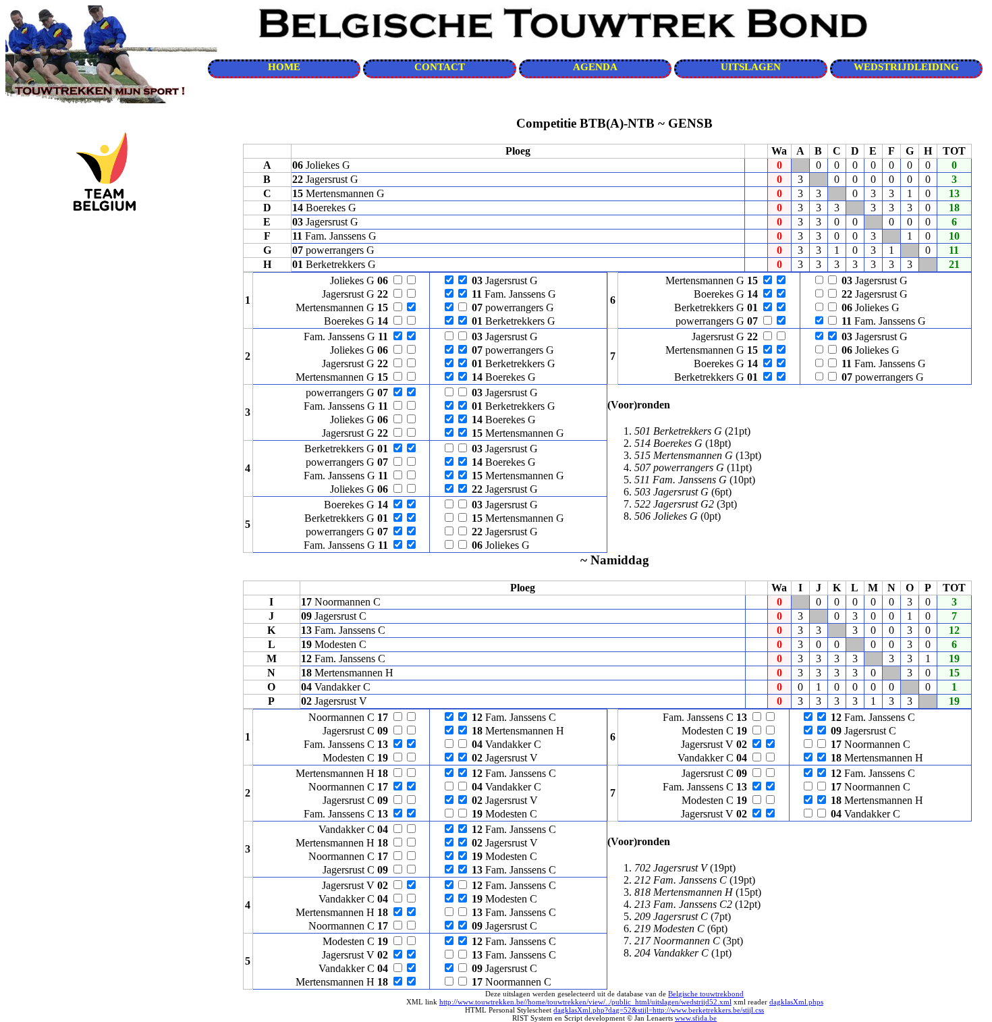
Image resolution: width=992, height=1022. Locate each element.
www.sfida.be (696, 1018)
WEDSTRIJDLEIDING (906, 66)
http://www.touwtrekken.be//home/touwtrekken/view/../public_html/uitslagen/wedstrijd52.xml (585, 1002)
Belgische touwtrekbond (706, 994)
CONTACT (439, 66)
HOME (284, 66)
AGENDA (595, 66)
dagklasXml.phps (796, 1002)
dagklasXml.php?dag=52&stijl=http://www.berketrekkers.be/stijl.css (658, 1010)
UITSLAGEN (751, 66)
